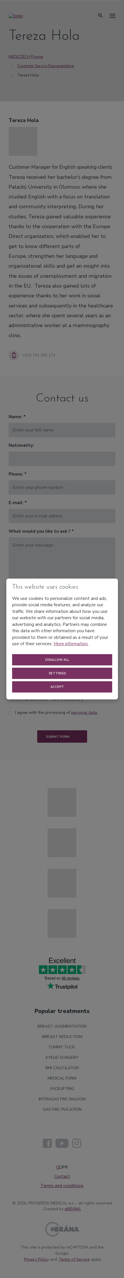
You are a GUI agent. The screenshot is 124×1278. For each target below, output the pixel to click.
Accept (57, 687)
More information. (71, 644)
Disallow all (57, 660)
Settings (58, 673)
